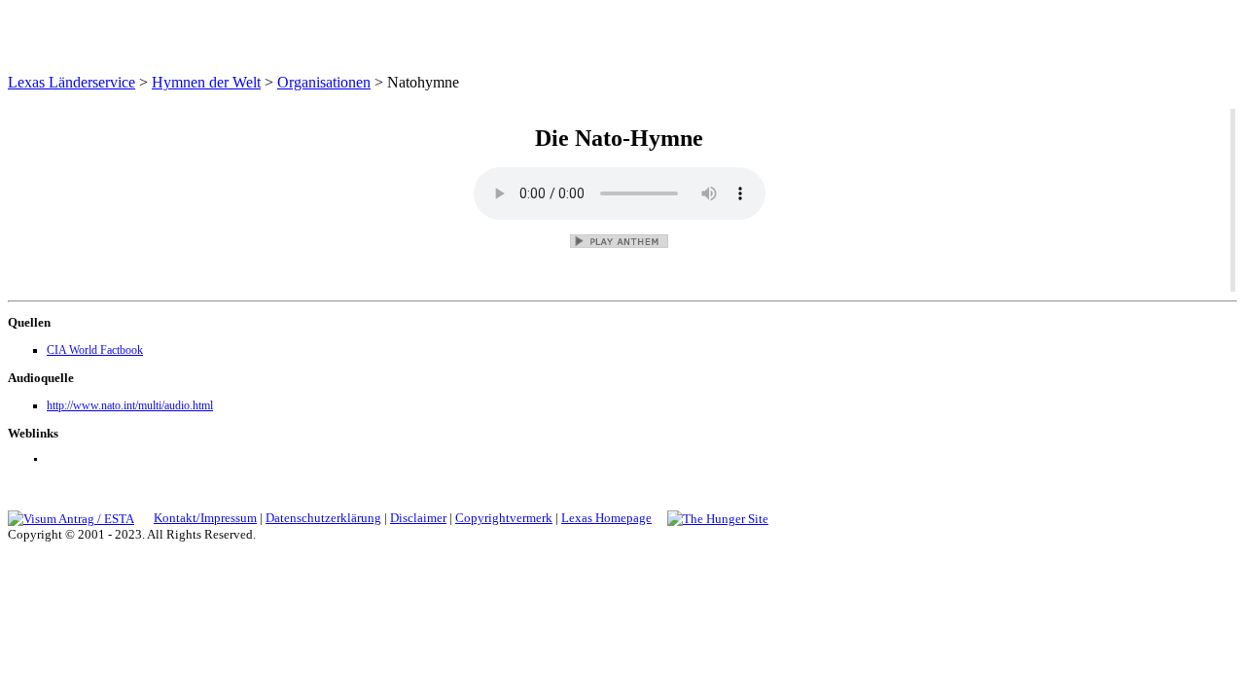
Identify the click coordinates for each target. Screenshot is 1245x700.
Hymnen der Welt (206, 82)
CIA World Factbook (95, 350)
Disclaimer (418, 517)
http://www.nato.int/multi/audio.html (130, 405)
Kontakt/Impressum (205, 517)
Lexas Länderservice (71, 82)
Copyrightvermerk (503, 517)
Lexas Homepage (606, 517)
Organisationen (324, 82)
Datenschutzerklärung (323, 517)
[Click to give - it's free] (717, 517)
